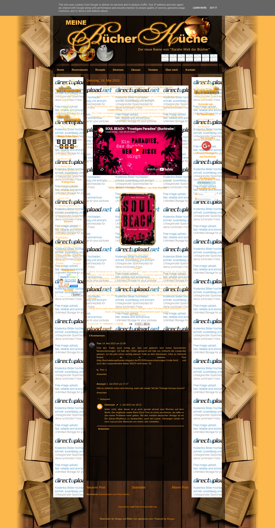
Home (60, 69)
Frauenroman (62, 241)
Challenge (63, 194)
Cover (61, 198)
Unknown (108, 323)
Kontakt (190, 69)
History (59, 247)
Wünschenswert (104, 328)
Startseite (138, 487)
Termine (153, 69)
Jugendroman (66, 250)
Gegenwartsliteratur (67, 243)
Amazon (92, 298)
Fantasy (62, 238)
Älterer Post (180, 487)
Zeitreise (59, 266)
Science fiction (68, 260)
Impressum (124, 506)
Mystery (77, 254)
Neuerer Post (96, 487)
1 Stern (62, 151)
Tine (99, 343)
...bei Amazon (203, 126)
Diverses (118, 69)
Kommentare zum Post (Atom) (114, 494)
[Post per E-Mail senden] (130, 323)
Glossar (136, 69)
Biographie (60, 228)
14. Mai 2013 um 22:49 (114, 343)
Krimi (58, 254)
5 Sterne (62, 166)
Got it (213, 8)
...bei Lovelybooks (205, 119)
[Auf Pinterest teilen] (148, 324)
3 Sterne (62, 158)
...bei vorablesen (204, 130)
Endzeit (71, 231)
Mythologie (61, 257)
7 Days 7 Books (66, 186)
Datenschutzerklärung (146, 506)
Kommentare (204, 199)
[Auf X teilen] (142, 324)
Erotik (78, 231)
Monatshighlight (66, 177)
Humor (67, 247)
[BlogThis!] (139, 324)
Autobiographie (62, 226)
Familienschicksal (64, 234)
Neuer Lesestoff (66, 209)
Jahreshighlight (66, 173)
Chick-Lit (77, 228)
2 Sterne (62, 155)
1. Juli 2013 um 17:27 (117, 384)
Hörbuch (76, 247)
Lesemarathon (65, 202)
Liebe (67, 254)
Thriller (60, 263)
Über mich (172, 69)
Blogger (171, 518)
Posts (200, 194)
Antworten (102, 374)
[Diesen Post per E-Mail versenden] (136, 324)
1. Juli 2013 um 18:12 (130, 404)
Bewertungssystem (68, 170)
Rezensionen (80, 69)
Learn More (200, 8)
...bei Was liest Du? (205, 123)
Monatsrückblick (66, 205)
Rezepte (100, 69)
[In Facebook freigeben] (145, 324)
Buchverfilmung (66, 190)
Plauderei (63, 213)
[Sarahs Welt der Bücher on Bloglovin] (206, 184)
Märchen (77, 257)
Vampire (77, 263)
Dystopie (61, 231)
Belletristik (76, 225)
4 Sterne (62, 162)
